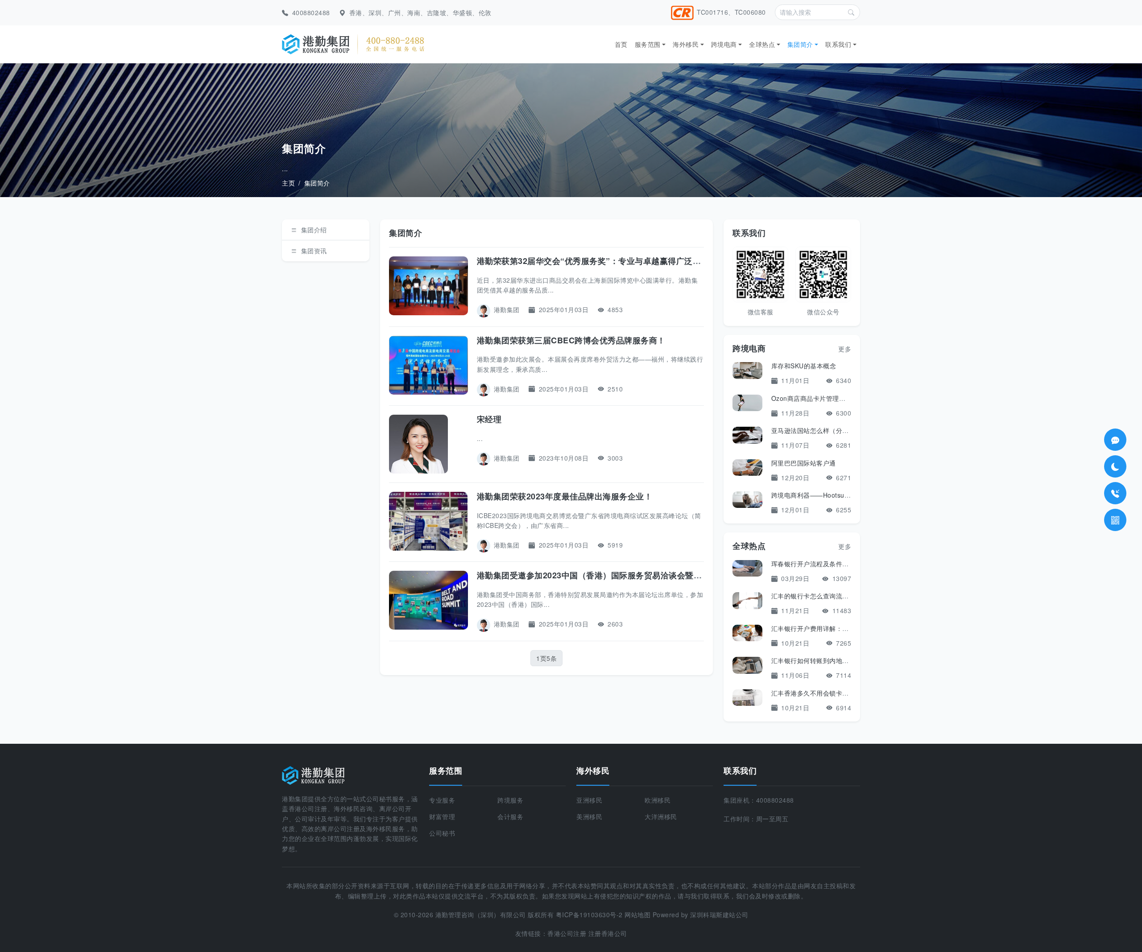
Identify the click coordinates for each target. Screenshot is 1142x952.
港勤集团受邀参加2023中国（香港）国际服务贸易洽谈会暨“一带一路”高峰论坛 (622, 575)
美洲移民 (589, 816)
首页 (621, 44)
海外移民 (686, 44)
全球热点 (762, 44)
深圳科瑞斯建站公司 (719, 914)
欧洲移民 (657, 799)
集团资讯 (314, 250)
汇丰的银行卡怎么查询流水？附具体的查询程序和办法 (849, 595)
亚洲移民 (589, 799)
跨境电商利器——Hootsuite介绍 (818, 494)
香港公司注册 (566, 933)
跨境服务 (510, 799)
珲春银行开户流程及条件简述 (813, 563)
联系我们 (838, 44)
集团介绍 (314, 229)
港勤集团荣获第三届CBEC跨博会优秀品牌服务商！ (571, 340)
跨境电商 (724, 44)
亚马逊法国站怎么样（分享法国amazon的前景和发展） (851, 430)
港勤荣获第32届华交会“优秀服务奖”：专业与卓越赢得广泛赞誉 (593, 261)
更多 (844, 348)
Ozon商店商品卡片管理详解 (811, 398)
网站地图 (637, 914)
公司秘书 (442, 832)
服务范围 (648, 44)
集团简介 (800, 44)
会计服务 (510, 816)
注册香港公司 (607, 933)
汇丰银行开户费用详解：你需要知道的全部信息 (839, 628)
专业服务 (442, 799)
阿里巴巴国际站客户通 (803, 462)
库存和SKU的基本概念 (803, 365)
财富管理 (442, 816)
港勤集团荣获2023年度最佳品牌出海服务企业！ (565, 496)
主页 (288, 182)
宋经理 (489, 419)
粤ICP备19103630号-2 (589, 914)
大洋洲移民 (661, 816)
